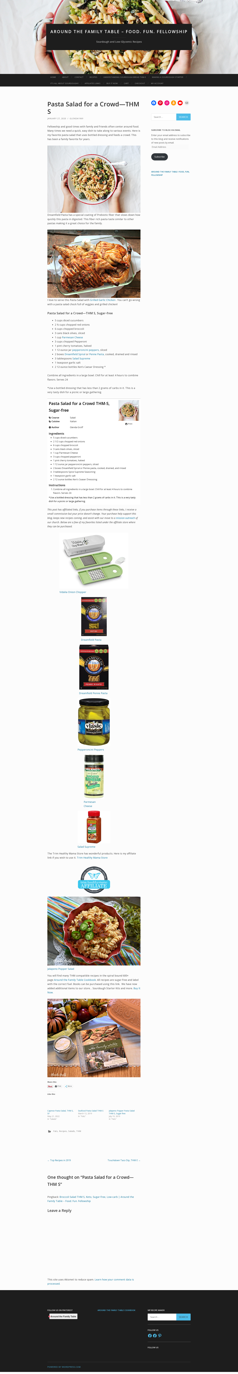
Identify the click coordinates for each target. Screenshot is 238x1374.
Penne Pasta (96, 354)
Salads (71, 1131)
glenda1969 (76, 118)
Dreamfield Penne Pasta (93, 693)
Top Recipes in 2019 (59, 1160)
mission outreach (125, 518)
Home (53, 77)
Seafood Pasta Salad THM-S (90, 1110)
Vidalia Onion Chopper (73, 592)
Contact (79, 77)
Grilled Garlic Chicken (103, 300)
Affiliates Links (93, 83)
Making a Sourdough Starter (167, 77)
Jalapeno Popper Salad (60, 968)
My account (157, 83)
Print (129, 423)
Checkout (140, 83)
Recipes (93, 77)
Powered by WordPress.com (64, 1367)
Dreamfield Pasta (91, 639)
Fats (55, 1131)
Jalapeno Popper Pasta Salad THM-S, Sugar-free (122, 1112)
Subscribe (159, 156)
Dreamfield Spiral (75, 354)
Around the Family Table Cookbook (75, 979)
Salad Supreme (81, 358)
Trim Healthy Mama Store (92, 857)
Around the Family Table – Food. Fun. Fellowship (119, 31)
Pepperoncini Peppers (91, 749)
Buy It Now (112, 83)
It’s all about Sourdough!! (64, 83)
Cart (126, 83)
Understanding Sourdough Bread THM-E (124, 77)
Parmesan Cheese (72, 337)
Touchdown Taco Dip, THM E (124, 1160)
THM (78, 1131)
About (65, 77)
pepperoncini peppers (85, 350)
